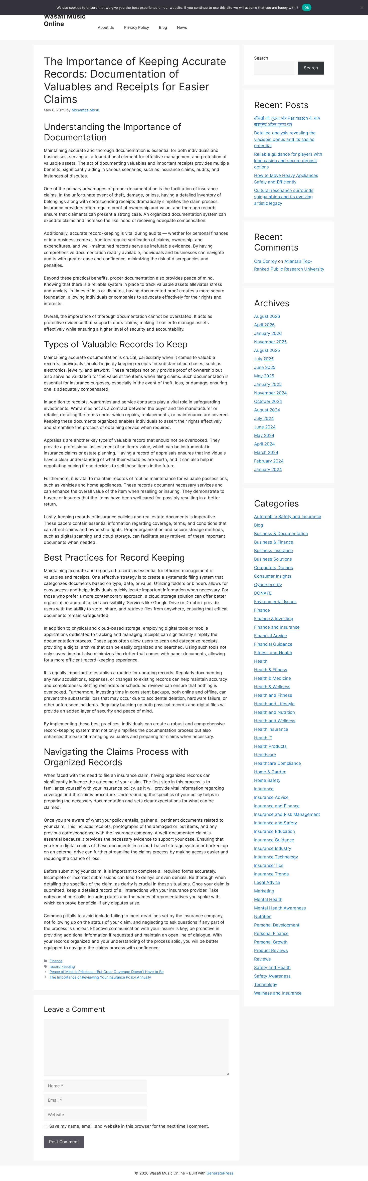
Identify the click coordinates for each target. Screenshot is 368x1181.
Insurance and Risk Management (287, 814)
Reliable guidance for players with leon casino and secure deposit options (288, 160)
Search (261, 58)
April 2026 (264, 324)
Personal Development (276, 924)
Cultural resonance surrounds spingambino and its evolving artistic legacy (283, 197)
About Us (106, 27)
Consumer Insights (272, 576)
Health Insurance (271, 729)
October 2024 (268, 401)
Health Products (270, 746)
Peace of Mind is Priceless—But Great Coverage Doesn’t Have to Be (106, 972)
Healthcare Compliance (277, 763)
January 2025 (268, 384)
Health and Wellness (274, 720)
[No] (361, 7)
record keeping (62, 966)
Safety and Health (272, 967)
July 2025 (264, 358)
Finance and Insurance (277, 627)
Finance (56, 961)
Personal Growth (271, 941)
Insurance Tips (268, 865)
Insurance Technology (276, 856)
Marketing (264, 890)
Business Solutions (273, 559)
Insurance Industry (272, 848)
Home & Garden (270, 771)
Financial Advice (270, 635)
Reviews (262, 959)
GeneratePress (220, 1173)
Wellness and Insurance (278, 993)
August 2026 (267, 316)
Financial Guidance (273, 644)
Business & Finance (273, 542)
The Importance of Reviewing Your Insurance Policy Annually (100, 977)
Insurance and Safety (275, 822)
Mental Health (268, 899)
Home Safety (267, 780)
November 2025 (270, 341)
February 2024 (269, 460)
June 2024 (265, 426)
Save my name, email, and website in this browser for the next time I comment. (129, 1126)
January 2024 (268, 469)
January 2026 (268, 333)
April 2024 (264, 443)
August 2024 (267, 409)
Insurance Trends (271, 873)
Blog (163, 27)
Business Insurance (273, 550)
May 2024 (264, 435)
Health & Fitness (270, 669)
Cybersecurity (268, 584)
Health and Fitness (273, 695)
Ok (306, 8)
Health (260, 661)
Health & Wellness (272, 686)
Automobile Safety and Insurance (287, 516)
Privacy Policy (136, 27)
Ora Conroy (265, 261)
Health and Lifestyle (274, 703)
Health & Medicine (272, 678)
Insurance (264, 788)
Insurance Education (274, 831)
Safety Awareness (272, 976)
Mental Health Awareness (280, 907)
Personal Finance (271, 933)
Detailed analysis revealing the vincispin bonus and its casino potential (285, 139)
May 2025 (264, 375)
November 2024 (270, 392)
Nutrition (262, 916)
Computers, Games (273, 567)
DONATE (263, 593)
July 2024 (264, 418)
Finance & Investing (273, 618)
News (182, 27)
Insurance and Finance (277, 805)
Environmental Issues (275, 601)
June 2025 (264, 367)
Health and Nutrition (274, 712)
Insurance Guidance (274, 839)
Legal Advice (267, 882)
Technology (265, 984)
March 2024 (266, 452)
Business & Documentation (281, 533)
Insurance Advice (271, 797)
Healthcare (265, 754)
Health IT (263, 737)
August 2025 (267, 350)
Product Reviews (271, 950)
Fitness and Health (273, 652)
